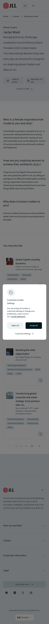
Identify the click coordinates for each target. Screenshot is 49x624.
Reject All (15, 325)
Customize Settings (24, 333)
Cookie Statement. (18, 316)
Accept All (34, 325)
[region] (24, 312)
